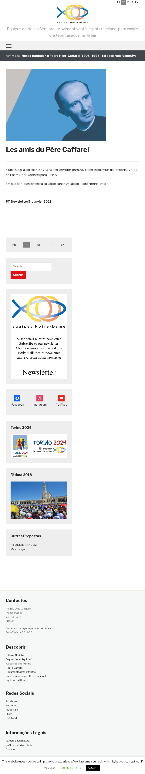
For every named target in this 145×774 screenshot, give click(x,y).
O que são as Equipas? (19, 659)
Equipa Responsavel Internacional (26, 676)
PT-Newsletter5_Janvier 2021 (28, 201)
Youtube (11, 705)
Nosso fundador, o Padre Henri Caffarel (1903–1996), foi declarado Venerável (73, 56)
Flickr (9, 713)
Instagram (12, 709)
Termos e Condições (18, 740)
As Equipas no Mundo (18, 663)
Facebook (11, 701)
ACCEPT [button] (93, 767)
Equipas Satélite (15, 680)
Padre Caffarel (14, 667)
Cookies (10, 749)
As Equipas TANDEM (24, 544)
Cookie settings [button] (70, 767)
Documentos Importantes (21, 671)
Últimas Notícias (15, 655)
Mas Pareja (18, 549)
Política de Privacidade (19, 745)
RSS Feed (11, 717)
